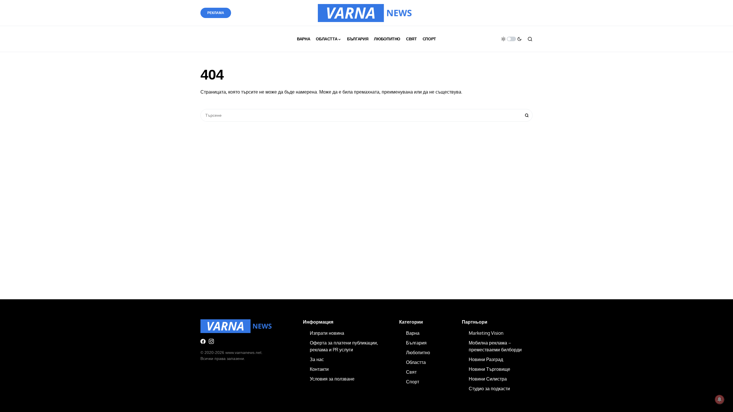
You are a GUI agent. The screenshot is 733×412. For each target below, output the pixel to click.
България (416, 343)
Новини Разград (486, 359)
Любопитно (418, 352)
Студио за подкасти (489, 388)
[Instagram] (211, 341)
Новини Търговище (489, 369)
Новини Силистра (488, 379)
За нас (317, 359)
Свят (411, 372)
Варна (412, 333)
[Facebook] (203, 341)
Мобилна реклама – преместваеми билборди (495, 346)
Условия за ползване (332, 379)
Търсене (526, 115)
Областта (416, 362)
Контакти (319, 369)
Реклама (215, 13)
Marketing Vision (486, 333)
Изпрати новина (327, 333)
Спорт (412, 382)
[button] (511, 38)
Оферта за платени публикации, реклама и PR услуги (344, 346)
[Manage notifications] (719, 399)
